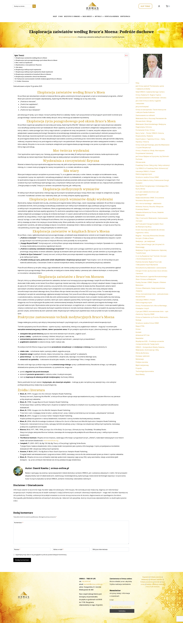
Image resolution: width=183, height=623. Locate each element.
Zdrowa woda (140, 162)
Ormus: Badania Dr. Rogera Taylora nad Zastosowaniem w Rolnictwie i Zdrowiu (151, 96)
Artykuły (74, 37)
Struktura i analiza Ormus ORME (147, 177)
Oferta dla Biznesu (111, 16)
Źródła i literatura (23, 81)
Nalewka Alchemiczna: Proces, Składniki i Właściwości (150, 213)
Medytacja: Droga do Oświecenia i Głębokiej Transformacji (151, 251)
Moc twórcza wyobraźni (24, 62)
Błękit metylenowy (142, 365)
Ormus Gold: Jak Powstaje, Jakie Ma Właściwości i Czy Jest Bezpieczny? (152, 146)
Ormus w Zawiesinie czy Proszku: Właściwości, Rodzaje (152, 318)
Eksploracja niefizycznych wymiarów (28, 69)
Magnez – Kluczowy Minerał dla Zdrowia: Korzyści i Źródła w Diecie (150, 237)
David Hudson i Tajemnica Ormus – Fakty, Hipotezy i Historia (150, 140)
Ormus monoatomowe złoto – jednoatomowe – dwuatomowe (152, 295)
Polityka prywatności (146, 582)
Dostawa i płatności (143, 356)
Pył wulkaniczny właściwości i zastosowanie (151, 268)
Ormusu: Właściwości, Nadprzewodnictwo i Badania (150, 289)
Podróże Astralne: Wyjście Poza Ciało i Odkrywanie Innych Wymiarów (149, 263)
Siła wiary (19, 67)
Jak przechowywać (142, 107)
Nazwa (17, 549)
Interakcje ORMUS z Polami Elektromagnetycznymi (145, 172)
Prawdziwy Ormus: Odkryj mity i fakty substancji (153, 165)
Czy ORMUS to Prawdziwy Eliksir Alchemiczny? (152, 168)
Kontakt (138, 332)
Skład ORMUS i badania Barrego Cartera (150, 92)
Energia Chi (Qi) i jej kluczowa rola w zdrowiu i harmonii (151, 272)
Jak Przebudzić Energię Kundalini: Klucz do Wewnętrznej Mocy (149, 225)
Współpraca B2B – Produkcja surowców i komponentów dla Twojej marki (150, 342)
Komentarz (18, 523)
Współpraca (125, 16)
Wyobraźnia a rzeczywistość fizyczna (29, 65)
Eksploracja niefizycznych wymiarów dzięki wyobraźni (34, 72)
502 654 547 (86, 581)
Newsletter (140, 338)
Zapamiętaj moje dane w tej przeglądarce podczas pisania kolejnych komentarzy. (41, 555)
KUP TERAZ (145, 6)
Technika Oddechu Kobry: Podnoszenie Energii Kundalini (152, 181)
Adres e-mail (58, 549)
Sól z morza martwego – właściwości (148, 203)
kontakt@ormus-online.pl (93, 584)
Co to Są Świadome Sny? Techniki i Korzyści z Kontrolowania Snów (151, 257)
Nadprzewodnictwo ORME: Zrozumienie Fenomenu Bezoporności (150, 199)
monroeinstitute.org (51, 440)
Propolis (139, 368)
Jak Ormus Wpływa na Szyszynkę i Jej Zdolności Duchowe (152, 157)
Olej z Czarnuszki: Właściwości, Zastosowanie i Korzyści (152, 219)
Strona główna (64, 37)
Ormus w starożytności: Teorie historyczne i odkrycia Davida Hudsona (151, 111)
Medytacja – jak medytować (145, 241)
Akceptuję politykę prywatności (121, 607)
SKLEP (55, 16)
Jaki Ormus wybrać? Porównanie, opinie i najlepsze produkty (150, 87)
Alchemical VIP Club (142, 335)
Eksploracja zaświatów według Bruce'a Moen (31, 58)
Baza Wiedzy (140, 374)
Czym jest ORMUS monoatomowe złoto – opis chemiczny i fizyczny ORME (152, 312)
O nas (60, 16)
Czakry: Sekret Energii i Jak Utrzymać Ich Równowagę (150, 245)
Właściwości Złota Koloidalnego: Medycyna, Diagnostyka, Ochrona (151, 125)
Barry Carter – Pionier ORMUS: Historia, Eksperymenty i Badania (150, 134)
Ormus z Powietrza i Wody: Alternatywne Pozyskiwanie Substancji (150, 151)
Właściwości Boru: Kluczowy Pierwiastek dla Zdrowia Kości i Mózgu (151, 119)
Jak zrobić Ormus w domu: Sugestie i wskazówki (148, 102)
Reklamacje (140, 359)
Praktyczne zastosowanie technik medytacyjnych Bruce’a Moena (39, 79)
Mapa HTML (140, 326)
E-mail (111, 600)
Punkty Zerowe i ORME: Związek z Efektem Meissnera (151, 283)
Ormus (138, 329)
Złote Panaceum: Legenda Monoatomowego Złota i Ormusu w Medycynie (151, 277)
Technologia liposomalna (145, 371)
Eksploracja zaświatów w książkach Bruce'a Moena (33, 74)
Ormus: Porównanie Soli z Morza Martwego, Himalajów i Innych (151, 307)
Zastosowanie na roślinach (145, 115)
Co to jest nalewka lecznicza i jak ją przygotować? (147, 193)
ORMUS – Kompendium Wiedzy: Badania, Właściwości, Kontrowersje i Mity (150, 348)
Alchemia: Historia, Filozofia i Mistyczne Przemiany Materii (149, 208)
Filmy (137, 83)
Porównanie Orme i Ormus (145, 130)
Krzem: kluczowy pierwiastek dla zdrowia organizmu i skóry (150, 231)
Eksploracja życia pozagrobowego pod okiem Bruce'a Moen (36, 60)
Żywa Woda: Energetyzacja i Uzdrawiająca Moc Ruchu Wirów (152, 187)
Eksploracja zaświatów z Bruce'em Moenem (31, 76)
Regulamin (145, 577)
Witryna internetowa (100, 549)
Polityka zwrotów (142, 362)
